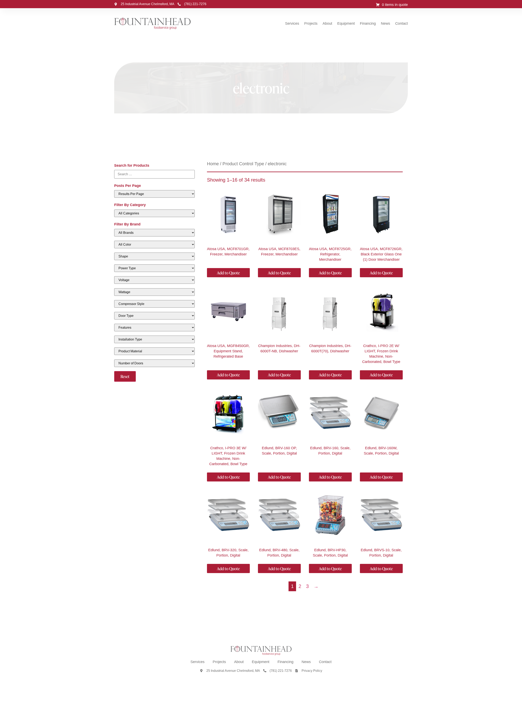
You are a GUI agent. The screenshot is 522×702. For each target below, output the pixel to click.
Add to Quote (228, 273)
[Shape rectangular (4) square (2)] (154, 256)
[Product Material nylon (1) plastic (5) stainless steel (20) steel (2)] (154, 351)
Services (292, 23)
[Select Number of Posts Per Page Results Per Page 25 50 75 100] (154, 194)
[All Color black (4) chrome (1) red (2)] (154, 244)
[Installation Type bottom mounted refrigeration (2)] (154, 339)
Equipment (346, 23)
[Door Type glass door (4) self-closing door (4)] (154, 315)
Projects (310, 23)
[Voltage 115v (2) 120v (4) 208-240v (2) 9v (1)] (154, 280)
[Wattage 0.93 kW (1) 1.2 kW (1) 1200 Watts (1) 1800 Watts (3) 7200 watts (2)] (154, 292)
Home (213, 163)
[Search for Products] (154, 174)
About (327, 23)
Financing (368, 23)
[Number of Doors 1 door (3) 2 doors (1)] (154, 363)
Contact (401, 23)
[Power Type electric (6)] (154, 268)
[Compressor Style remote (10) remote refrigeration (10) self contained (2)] (154, 304)
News (385, 23)
